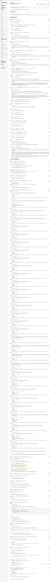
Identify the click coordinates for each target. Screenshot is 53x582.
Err (13, 482)
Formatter (24, 171)
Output (13, 516)
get (13, 32)
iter (14, 116)
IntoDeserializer (18, 536)
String (22, 7)
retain (14, 139)
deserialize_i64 (15, 251)
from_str (13, 485)
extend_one (14, 463)
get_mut (14, 50)
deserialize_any (15, 194)
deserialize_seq (15, 399)
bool (28, 41)
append (14, 99)
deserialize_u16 (15, 275)
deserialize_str (15, 330)
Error (36, 171)
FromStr (14, 480)
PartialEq (14, 559)
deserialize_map (15, 427)
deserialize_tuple (15, 407)
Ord (13, 77)
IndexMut (15, 523)
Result (31, 171)
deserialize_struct (15, 435)
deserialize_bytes (15, 348)
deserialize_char (15, 322)
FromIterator (15, 473)
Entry (27, 103)
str (19, 204)
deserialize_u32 (15, 283)
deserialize (14, 182)
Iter (20, 116)
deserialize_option (15, 366)
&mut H (22, 491)
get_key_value (16, 59)
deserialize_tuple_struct (17, 417)
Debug (13, 169)
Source (11, 4)
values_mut (15, 132)
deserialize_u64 (15, 291)
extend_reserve (14, 468)
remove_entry (15, 87)
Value (26, 7)
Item (13, 548)
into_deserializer (15, 541)
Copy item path (21, 3)
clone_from (14, 165)
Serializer (20, 573)
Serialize (14, 567)
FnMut (13, 141)
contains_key (15, 41)
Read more (22, 164)
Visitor (19, 197)
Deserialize (17, 180)
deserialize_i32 (15, 243)
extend (13, 458)
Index (15, 502)
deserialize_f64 (15, 314)
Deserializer (28, 184)
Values (21, 128)
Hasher (14, 492)
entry (14, 103)
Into (13, 105)
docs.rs (39, 0)
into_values (15, 135)
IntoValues (24, 135)
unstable (45, 563)
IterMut (24, 120)
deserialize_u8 (14, 267)
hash (12, 491)
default (13, 176)
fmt (12, 171)
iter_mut (15, 120)
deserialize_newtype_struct (17, 390)
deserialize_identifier (16, 445)
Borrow (15, 34)
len (13, 109)
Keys (20, 124)
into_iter (13, 555)
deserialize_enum (15, 202)
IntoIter (37, 555)
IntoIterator (15, 460)
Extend (13, 456)
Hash (17, 77)
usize (24, 24)
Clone (13, 161)
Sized (20, 77)
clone (13, 162)
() (33, 171)
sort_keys (15, 146)
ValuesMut (25, 132)
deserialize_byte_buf (16, 357)
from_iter (13, 475)
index (13, 519)
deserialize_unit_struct (16, 381)
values (14, 128)
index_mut (13, 532)
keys (14, 124)
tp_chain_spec (12, 2)
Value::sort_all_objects (32, 156)
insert (14, 68)
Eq (14, 505)
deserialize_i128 (15, 259)
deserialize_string (15, 339)
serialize (13, 570)
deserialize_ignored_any (16, 212)
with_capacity (16, 24)
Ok (23, 573)
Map (20, 7)
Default (14, 175)
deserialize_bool (15, 220)
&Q (21, 32)
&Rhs (19, 563)
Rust (43, 0)
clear (14, 28)
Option (25, 32)
